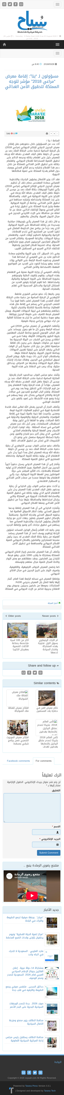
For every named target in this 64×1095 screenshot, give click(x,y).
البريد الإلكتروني (49, 839)
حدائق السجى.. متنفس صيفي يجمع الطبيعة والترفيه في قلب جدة (24, 988)
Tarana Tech (50, 1091)
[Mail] (21, 4)
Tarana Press (31, 1086)
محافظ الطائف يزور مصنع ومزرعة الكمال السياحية (26, 1022)
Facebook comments (18, 761)
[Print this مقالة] (47, 134)
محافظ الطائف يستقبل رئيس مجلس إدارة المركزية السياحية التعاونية (24, 1039)
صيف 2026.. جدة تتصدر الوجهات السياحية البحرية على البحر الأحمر (26, 1005)
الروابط (57, 1062)
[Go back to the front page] (32, 22)
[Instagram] (5, 4)
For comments (44, 761)
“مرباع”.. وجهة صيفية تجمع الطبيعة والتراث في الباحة (25, 919)
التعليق (56, 790)
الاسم (56, 826)
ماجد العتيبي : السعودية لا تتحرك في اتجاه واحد (26, 953)
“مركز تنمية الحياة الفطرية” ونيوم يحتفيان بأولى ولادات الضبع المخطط (24, 936)
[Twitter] (10, 4)
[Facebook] (16, 4)
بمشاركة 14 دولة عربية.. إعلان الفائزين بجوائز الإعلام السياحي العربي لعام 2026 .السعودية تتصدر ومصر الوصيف (25, 973)
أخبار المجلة (53, 603)
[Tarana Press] (11, 1091)
